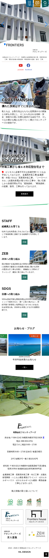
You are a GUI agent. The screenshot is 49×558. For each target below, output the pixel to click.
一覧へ (24, 367)
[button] (19, 37)
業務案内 (24, 194)
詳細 (24, 242)
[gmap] (43, 438)
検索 (45, 5)
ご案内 (29, 5)
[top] (46, 554)
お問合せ (37, 5)
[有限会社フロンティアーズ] (14, 45)
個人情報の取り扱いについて (24, 491)
